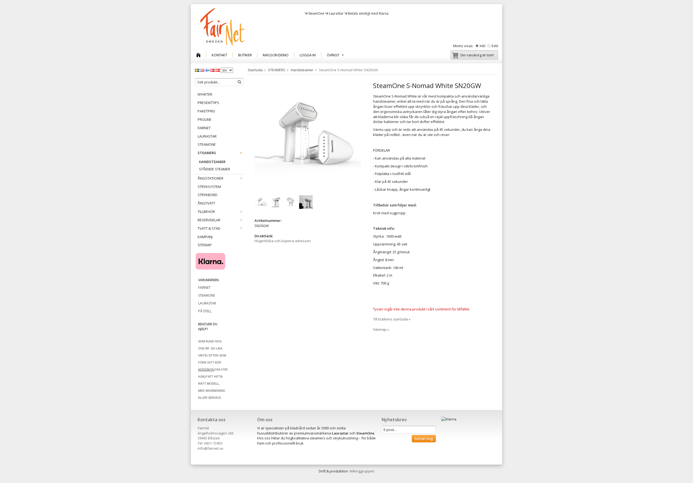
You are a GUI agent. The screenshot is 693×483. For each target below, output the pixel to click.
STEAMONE (207, 144)
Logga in (308, 55)
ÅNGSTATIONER (210, 178)
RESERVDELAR (209, 220)
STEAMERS (207, 152)
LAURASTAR (207, 136)
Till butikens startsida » (391, 319)
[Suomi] (207, 69)
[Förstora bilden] (307, 135)
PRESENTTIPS (208, 102)
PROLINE (204, 119)
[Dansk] (218, 69)
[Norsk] (212, 69)
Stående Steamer (214, 169)
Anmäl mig (423, 438)
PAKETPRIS (206, 111)
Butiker (245, 55)
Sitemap (205, 244)
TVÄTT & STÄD (209, 228)
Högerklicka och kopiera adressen (282, 240)
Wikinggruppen (361, 471)
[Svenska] (197, 69)
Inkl (482, 45)
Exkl (495, 45)
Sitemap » (381, 329)
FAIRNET (204, 127)
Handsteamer (212, 161)
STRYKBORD (207, 194)
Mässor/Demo (276, 55)
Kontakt (219, 55)
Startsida (255, 69)
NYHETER (205, 94)
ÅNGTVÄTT (206, 203)
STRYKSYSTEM (209, 186)
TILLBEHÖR (206, 211)
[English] (202, 69)
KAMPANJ (205, 236)
